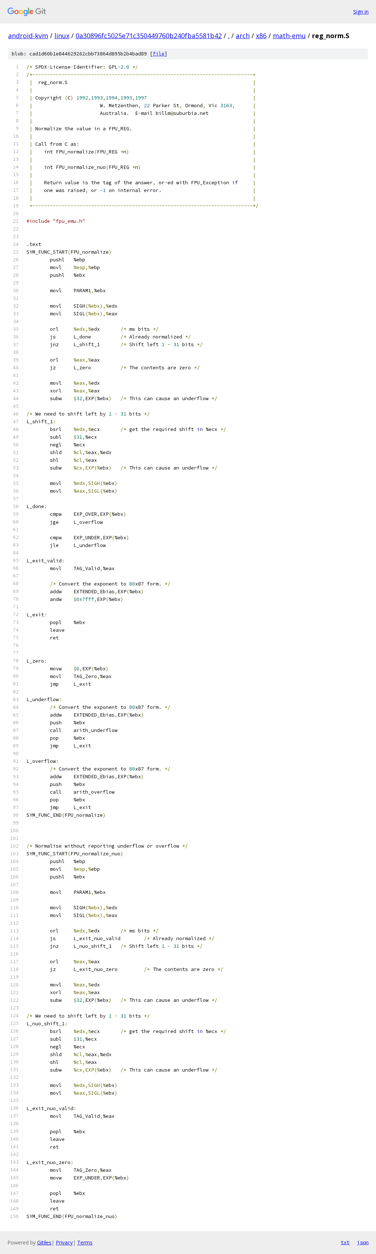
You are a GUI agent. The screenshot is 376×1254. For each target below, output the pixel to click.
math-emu (289, 35)
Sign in (361, 11)
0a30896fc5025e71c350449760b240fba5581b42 (149, 35)
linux (61, 35)
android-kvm (28, 35)
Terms (85, 1242)
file (158, 54)
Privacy (64, 1242)
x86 (261, 35)
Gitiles (44, 1242)
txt (345, 1242)
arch (243, 35)
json (363, 1242)
